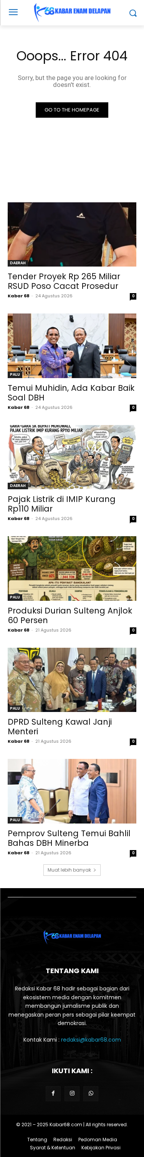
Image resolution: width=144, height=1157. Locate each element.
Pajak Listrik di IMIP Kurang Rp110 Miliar (62, 503)
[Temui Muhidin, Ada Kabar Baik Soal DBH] (72, 345)
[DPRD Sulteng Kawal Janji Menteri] (72, 680)
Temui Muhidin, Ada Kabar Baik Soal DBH (71, 392)
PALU (15, 374)
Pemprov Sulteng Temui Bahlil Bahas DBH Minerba (69, 838)
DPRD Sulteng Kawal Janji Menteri (60, 726)
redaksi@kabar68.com (91, 1040)
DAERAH (18, 263)
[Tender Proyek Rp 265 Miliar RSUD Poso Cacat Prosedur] (72, 234)
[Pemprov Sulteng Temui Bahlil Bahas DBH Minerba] (72, 791)
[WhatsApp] (90, 1093)
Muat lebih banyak (69, 870)
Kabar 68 (19, 296)
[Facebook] (53, 1093)
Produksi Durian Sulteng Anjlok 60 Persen (70, 615)
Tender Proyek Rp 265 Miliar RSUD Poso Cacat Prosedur (64, 281)
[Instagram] (72, 1093)
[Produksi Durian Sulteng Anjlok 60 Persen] (72, 568)
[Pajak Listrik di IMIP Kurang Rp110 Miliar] (72, 457)
